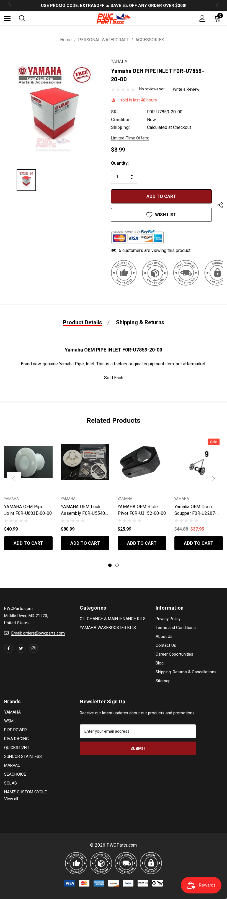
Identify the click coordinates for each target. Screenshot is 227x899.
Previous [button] (14, 479)
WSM (9, 721)
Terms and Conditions (176, 627)
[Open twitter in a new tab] (21, 648)
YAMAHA (12, 712)
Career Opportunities (174, 654)
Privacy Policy (168, 618)
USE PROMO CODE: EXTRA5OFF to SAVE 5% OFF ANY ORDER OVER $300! (113, 5)
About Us (164, 636)
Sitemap (163, 680)
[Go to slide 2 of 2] (117, 565)
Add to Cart (28, 543)
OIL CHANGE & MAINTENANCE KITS (113, 618)
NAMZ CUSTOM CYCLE (25, 792)
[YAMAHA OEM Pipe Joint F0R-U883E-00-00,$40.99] (28, 462)
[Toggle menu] (7, 18)
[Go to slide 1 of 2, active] (110, 565)
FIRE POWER (15, 729)
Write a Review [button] (186, 89)
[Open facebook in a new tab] (8, 648)
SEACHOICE (15, 774)
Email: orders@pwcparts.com (38, 633)
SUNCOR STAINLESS (23, 756)
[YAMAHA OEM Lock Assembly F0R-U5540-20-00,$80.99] (85, 462)
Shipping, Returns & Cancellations (186, 671)
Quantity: (120, 163)
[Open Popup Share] (220, 206)
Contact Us (166, 645)
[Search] (22, 18)
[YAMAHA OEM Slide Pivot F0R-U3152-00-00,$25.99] (142, 462)
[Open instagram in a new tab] (33, 648)
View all (11, 798)
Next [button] (213, 479)
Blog (160, 663)
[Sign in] (202, 18)
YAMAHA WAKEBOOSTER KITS (108, 627)
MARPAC (12, 765)
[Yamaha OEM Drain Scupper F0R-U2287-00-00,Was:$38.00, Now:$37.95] (198, 462)
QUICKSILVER (16, 747)
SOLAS (10, 783)
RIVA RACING (16, 738)
